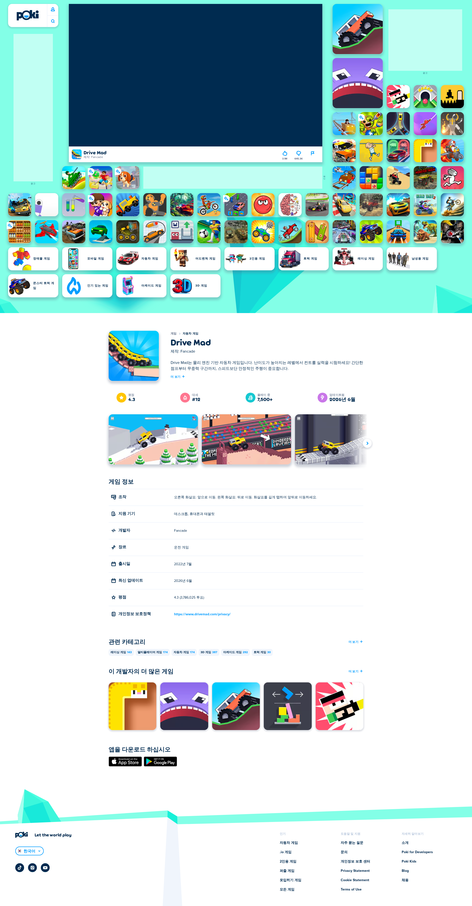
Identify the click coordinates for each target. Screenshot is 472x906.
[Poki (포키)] (27, 15)
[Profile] (52, 9)
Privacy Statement (355, 871)
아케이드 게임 (235, 652)
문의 (344, 852)
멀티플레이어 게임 (153, 652)
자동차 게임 (191, 333)
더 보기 (175, 376)
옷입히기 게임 (290, 880)
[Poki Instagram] (32, 867)
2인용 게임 (288, 861)
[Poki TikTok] (19, 867)
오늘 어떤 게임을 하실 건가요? (52, 21)
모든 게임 (287, 889)
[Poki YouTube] (45, 867)
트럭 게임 (262, 652)
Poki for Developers (417, 852)
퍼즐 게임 (287, 871)
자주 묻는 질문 (352, 843)
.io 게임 (286, 852)
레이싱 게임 (121, 652)
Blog (405, 871)
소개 (405, 843)
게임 (174, 333)
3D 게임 (209, 652)
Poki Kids (409, 861)
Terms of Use (351, 889)
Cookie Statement (355, 880)
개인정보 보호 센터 (355, 861)
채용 (405, 880)
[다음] (367, 443)
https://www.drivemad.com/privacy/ (202, 614)
